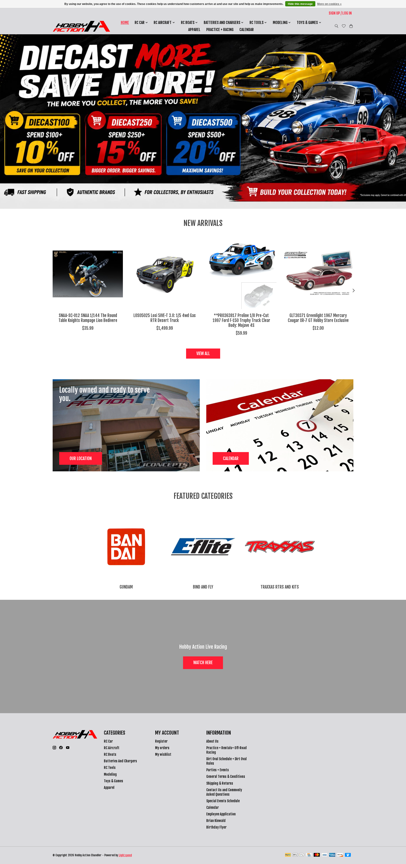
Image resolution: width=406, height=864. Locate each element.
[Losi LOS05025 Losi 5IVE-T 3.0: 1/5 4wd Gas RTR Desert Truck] (164, 274)
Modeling (110, 774)
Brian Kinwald (216, 820)
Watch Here (203, 662)
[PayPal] (288, 855)
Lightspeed (125, 855)
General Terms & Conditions (225, 776)
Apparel (194, 29)
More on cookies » (329, 4)
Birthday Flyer (216, 827)
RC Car (108, 741)
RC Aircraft (111, 748)
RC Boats (110, 754)
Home (125, 22)
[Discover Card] (340, 855)
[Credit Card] (309, 855)
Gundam (126, 586)
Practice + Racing (220, 29)
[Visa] (324, 855)
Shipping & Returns (219, 783)
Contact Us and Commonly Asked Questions (224, 792)
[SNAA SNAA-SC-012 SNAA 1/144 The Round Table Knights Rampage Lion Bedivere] (88, 274)
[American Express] (332, 855)
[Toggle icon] (336, 26)
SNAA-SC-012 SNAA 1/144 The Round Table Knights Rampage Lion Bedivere (88, 318)
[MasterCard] (317, 855)
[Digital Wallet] (298, 855)
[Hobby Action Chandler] (81, 26)
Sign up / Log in (340, 13)
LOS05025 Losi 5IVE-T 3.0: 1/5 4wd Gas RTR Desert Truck (164, 318)
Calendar (246, 29)
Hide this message (300, 4)
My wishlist (163, 754)
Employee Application (221, 814)
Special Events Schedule (223, 801)
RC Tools (110, 767)
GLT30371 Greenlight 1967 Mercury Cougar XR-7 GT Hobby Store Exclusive (318, 318)
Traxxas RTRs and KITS (280, 586)
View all (203, 353)
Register (161, 741)
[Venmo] (348, 855)
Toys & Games (113, 781)
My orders (162, 748)
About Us (212, 741)
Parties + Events (217, 770)
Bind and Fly (203, 586)
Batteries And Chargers (120, 761)
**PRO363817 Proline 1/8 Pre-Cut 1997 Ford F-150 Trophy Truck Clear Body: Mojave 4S (241, 320)
